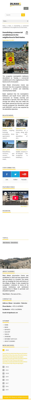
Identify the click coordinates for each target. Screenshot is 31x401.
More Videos (24, 206)
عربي (26, 8)
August (25, 353)
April (15, 353)
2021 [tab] (7, 370)
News (6, 327)
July (22, 353)
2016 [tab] (7, 386)
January (4, 353)
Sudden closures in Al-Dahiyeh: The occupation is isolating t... (22, 154)
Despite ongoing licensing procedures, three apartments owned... (8, 134)
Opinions (7, 336)
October (10, 355)
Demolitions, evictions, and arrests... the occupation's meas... (8, 155)
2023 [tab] (7, 350)
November (15, 355)
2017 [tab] (7, 383)
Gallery (7, 332)
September (5, 355)
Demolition (14, 242)
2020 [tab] (7, 373)
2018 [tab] (7, 380)
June (20, 353)
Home (6, 325)
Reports (7, 329)
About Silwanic (9, 341)
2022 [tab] (7, 367)
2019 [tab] (7, 376)
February (9, 353)
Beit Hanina (6, 242)
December (20, 355)
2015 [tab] (7, 390)
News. (9, 25)
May (18, 353)
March (12, 353)
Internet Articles (10, 339)
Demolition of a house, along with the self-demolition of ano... (22, 134)
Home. (4, 25)
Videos (6, 334)
